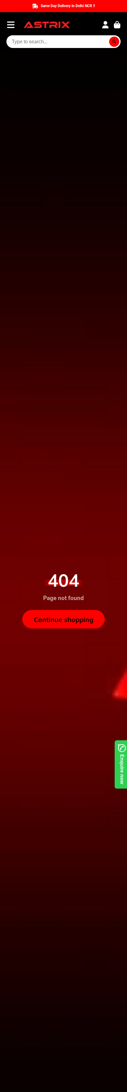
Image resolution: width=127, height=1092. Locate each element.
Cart (117, 24)
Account (105, 24)
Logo (47, 25)
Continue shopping (63, 620)
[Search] (114, 42)
